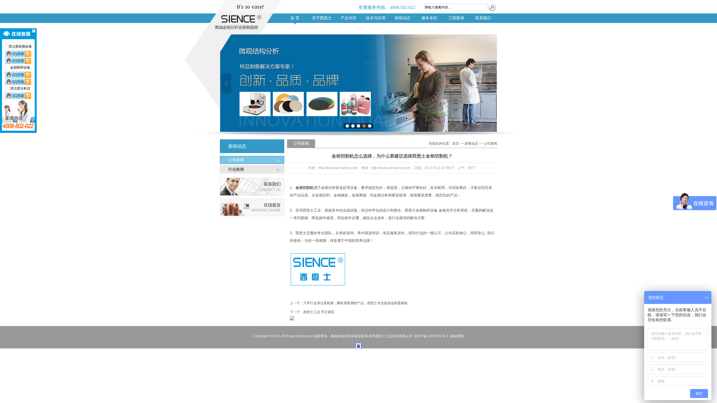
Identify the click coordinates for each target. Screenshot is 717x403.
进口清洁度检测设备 (48, 330)
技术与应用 (375, 18)
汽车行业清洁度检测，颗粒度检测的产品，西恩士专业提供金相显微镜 (355, 303)
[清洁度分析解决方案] (20, 96)
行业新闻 (236, 169)
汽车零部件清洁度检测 (18, 330)
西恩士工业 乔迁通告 (318, 312)
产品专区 (349, 18)
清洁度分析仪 (72, 330)
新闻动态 (402, 18)
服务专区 (429, 18)
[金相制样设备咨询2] (20, 82)
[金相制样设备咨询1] (20, 75)
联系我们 (483, 18)
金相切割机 (304, 188)
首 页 (294, 18)
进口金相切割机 (93, 330)
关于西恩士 (322, 18)
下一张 (491, 83)
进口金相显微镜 (115, 330)
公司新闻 (236, 160)
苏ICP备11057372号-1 (431, 336)
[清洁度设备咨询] (20, 54)
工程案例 (456, 18)
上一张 (226, 83)
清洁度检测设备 (138, 330)
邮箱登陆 (457, 336)
